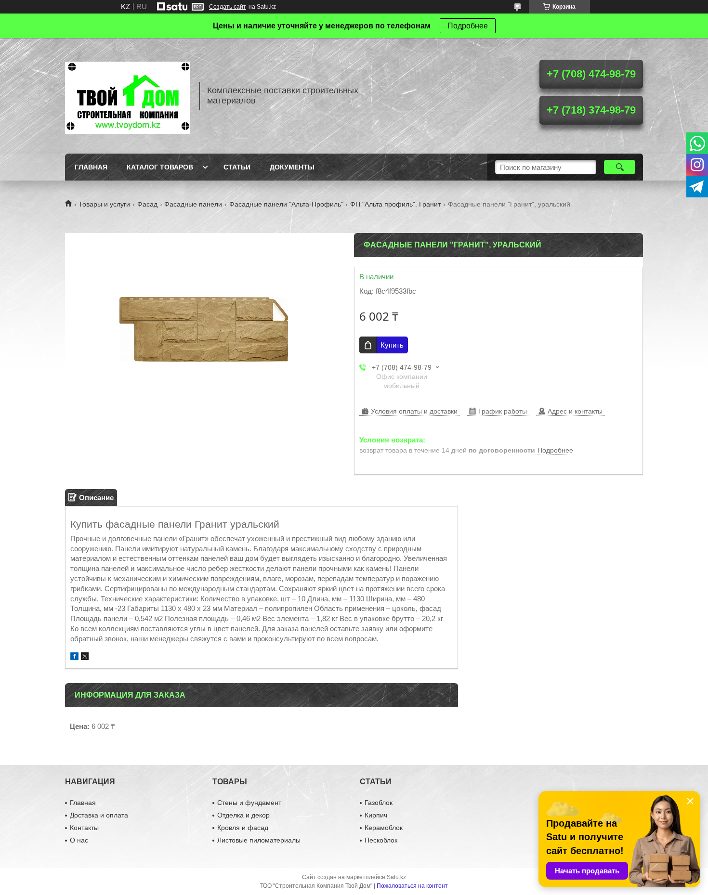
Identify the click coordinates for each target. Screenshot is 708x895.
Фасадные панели (193, 204)
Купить (392, 345)
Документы (292, 167)
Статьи (236, 167)
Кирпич (376, 815)
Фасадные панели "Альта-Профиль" (286, 204)
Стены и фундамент (249, 802)
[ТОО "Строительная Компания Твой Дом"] (127, 95)
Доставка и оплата (99, 815)
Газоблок (379, 802)
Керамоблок (384, 827)
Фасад (147, 204)
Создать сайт (227, 6)
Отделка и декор (243, 815)
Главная (91, 167)
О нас (79, 840)
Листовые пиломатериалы (259, 840)
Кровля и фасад (242, 827)
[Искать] (619, 167)
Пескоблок (381, 840)
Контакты (84, 827)
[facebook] (74, 657)
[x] (85, 657)
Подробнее (467, 26)
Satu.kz (396, 877)
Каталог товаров (160, 167)
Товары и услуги (104, 204)
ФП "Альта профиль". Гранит (395, 204)
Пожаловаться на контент (412, 885)
